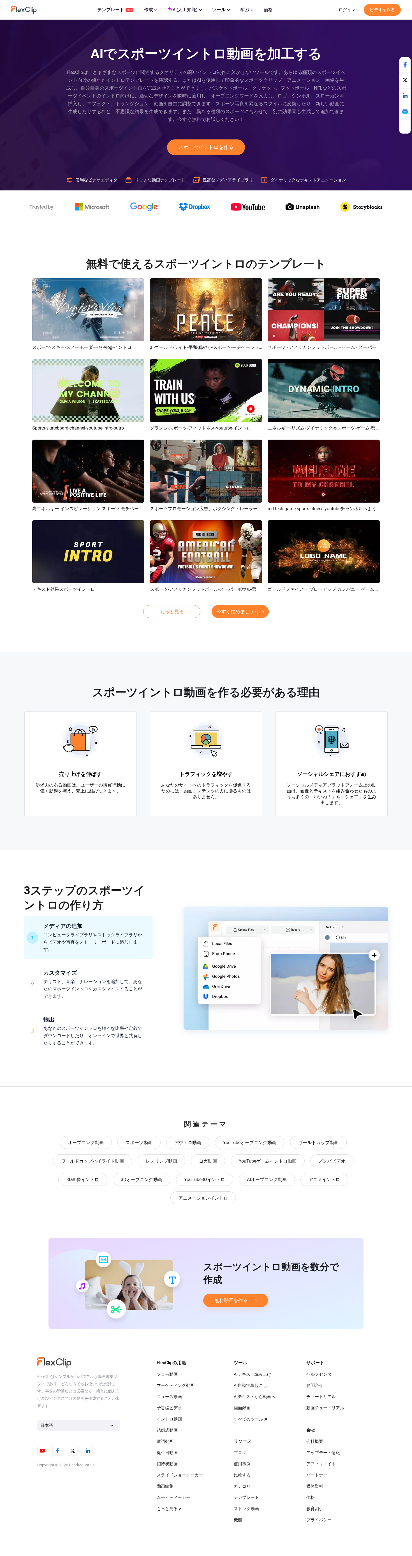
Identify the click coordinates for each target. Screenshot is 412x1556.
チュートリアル (321, 1396)
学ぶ (244, 9)
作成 (148, 9)
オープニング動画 (86, 1142)
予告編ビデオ (169, 1407)
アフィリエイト (321, 1463)
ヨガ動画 (208, 1161)
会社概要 (314, 1441)
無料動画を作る (231, 1300)
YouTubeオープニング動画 (249, 1142)
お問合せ (314, 1385)
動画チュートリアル (325, 1407)
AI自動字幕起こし (250, 1385)
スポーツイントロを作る (206, 147)
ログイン (347, 9)
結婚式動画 (167, 1430)
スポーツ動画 (139, 1142)
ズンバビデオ (331, 1161)
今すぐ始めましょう (237, 611)
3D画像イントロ (82, 1179)
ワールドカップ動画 (318, 1142)
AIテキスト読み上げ (252, 1374)
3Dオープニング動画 (141, 1179)
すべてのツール (248, 1419)
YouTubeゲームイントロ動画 (268, 1161)
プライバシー (319, 1519)
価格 (268, 9)
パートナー (316, 1475)
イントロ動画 (169, 1419)
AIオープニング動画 (267, 1179)
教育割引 (314, 1508)
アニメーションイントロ (203, 1198)
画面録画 (242, 1407)
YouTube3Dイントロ (204, 1179)
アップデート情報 (323, 1452)
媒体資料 (314, 1486)
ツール (219, 9)
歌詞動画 (165, 1441)
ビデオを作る (382, 9)
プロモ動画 (167, 1374)
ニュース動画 (169, 1396)
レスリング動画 (161, 1161)
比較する (242, 1475)
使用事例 (242, 1463)
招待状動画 (167, 1463)
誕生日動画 (167, 1452)
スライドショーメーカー (180, 1475)
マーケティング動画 (176, 1385)
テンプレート (110, 9)
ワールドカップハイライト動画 (92, 1161)
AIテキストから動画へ (255, 1396)
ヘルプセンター (321, 1374)
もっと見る (172, 611)
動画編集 (165, 1486)
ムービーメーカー (173, 1497)
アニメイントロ (324, 1179)
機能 (238, 1519)
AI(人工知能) (185, 9)
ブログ (240, 1452)
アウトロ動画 (187, 1142)
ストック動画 (246, 1508)
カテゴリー (244, 1486)
